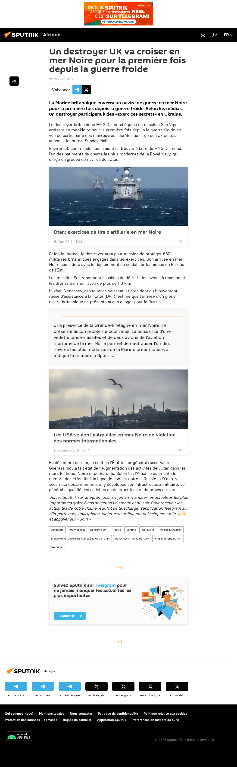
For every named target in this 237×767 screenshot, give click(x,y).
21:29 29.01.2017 (61, 79)
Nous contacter (81, 713)
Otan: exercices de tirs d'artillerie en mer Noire (107, 232)
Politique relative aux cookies (165, 713)
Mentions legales (51, 713)
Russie (117, 529)
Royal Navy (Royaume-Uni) (132, 538)
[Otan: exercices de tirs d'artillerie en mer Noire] (118, 196)
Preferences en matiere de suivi (155, 720)
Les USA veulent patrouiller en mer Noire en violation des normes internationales (115, 438)
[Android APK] (19, 737)
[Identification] (203, 34)
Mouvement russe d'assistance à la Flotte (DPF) (80, 538)
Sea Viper (57, 547)
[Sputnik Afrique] (22, 39)
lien (181, 513)
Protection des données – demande (31, 720)
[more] (180, 241)
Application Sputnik (111, 720)
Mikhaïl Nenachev (170, 529)
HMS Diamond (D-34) (168, 538)
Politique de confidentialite (118, 713)
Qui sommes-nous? (19, 713)
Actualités (57, 529)
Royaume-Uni (98, 529)
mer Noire (147, 529)
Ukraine (131, 529)
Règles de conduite (77, 720)
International (77, 529)
